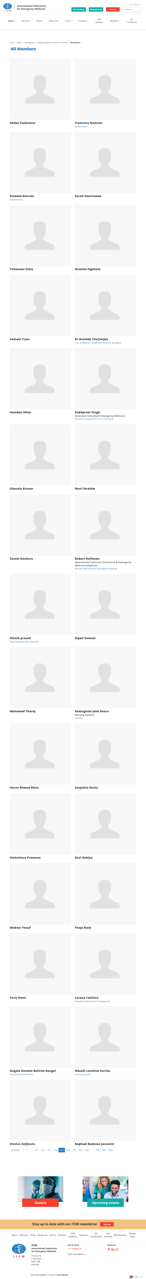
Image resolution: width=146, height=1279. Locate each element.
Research (114, 21)
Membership (96, 9)
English (136, 1277)
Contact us (76, 1248)
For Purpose (41, 1275)
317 (74, 1150)
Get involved (79, 9)
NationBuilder (62, 1275)
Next (110, 1150)
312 (43, 1150)
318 (80, 1150)
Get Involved (108, 1235)
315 (61, 1150)
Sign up (107, 1224)
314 (55, 1150)
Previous (15, 1150)
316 (68, 1150)
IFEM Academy (99, 20)
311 (36, 1150)
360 (104, 1150)
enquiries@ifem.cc (135, 4)
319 (87, 1150)
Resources (53, 21)
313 (49, 1150)
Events (68, 21)
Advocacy (25, 21)
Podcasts (82, 21)
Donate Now (132, 1235)
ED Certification (132, 20)
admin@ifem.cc (79, 1254)
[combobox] (136, 1277)
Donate (113, 9)
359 (97, 1150)
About (11, 21)
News (39, 21)
